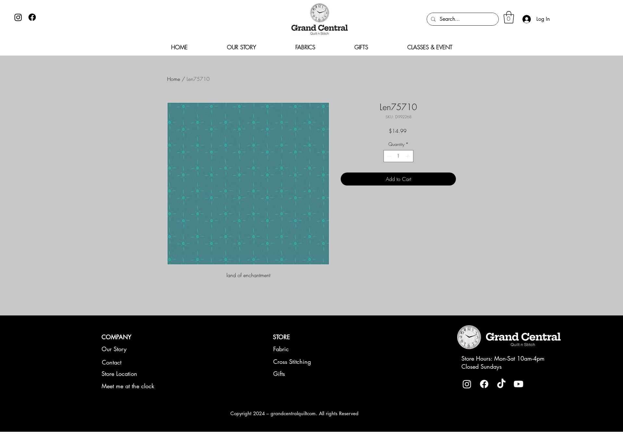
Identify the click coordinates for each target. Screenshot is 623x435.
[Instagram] (18, 17)
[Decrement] (389, 156)
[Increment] (408, 156)
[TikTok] (501, 384)
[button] (509, 17)
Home (173, 79)
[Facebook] (32, 17)
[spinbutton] (398, 156)
